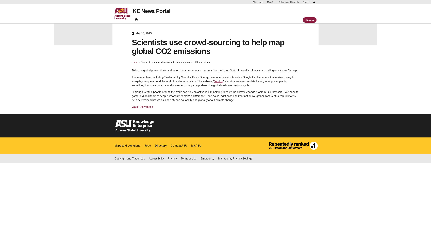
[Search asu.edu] (314, 2)
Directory (161, 145)
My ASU (270, 2)
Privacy (172, 158)
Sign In (306, 2)
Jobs (147, 145)
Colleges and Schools (288, 2)
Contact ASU (179, 145)
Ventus (218, 81)
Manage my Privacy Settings (235, 158)
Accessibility (156, 158)
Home (135, 62)
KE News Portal (151, 11)
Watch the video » (142, 106)
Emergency (207, 158)
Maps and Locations (127, 145)
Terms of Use (188, 158)
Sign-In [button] (310, 20)
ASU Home (258, 2)
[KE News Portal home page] (136, 19)
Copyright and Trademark (129, 158)
